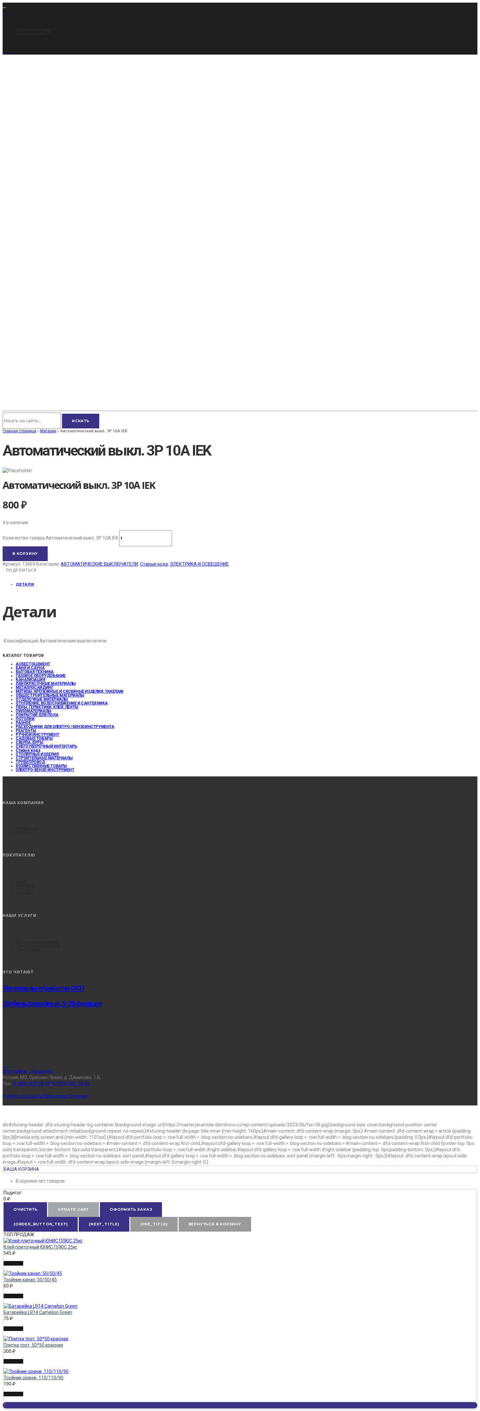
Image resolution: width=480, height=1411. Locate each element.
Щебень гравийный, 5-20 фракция (52, 1003)
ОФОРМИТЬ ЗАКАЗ (131, 1209)
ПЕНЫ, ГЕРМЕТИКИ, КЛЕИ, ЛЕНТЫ (47, 707)
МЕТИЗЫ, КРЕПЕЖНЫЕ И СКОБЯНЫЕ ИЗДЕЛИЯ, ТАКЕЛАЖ (69, 691)
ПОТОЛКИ (25, 719)
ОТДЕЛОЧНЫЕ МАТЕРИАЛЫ (42, 699)
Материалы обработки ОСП (43, 988)
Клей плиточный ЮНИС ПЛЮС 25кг (40, 1247)
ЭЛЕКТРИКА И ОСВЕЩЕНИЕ (199, 564)
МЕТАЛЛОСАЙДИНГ (34, 687)
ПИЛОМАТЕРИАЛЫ (33, 711)
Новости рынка (30, 33)
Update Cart (73, 1209)
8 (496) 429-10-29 (32, 1083)
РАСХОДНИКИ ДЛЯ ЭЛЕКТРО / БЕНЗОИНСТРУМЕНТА (65, 726)
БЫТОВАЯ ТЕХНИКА (35, 672)
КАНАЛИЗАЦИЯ (30, 679)
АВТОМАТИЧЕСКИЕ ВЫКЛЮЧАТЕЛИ (99, 564)
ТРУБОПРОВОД (30, 762)
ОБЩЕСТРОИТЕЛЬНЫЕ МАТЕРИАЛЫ (50, 695)
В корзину (25, 553)
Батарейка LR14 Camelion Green (38, 1312)
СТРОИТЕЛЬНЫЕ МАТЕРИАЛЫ (44, 758)
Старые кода (154, 564)
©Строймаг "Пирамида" (28, 1071)
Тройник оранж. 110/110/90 (33, 1377)
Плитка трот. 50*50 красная (33, 1345)
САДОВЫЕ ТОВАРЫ (34, 738)
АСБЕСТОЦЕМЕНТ (33, 664)
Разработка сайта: (46, 1096)
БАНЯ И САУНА (30, 668)
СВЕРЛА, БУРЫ (29, 742)
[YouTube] (6, 51)
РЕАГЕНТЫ (26, 730)
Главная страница (19, 431)
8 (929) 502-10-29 (71, 1083)
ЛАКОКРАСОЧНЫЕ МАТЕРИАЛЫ (46, 683)
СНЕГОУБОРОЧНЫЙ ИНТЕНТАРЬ (46, 746)
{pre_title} (154, 1224)
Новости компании (33, 29)
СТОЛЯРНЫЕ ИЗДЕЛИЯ (37, 754)
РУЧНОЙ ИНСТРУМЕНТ (37, 734)
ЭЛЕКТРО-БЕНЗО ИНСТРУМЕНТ (45, 770)
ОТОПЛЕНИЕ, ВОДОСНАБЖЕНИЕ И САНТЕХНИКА (61, 703)
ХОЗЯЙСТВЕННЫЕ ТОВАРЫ (41, 766)
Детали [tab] (25, 584)
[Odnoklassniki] (11, 1065)
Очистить (25, 1209)
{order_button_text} (40, 1224)
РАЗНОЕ (23, 723)
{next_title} (104, 1224)
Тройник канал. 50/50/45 (30, 1279)
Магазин (48, 431)
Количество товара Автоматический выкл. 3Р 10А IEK (60, 537)
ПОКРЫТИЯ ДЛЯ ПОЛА (37, 715)
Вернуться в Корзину (214, 1224)
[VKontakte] (8, 1065)
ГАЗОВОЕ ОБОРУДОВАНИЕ (41, 675)
